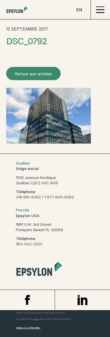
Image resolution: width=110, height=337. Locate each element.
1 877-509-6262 (59, 198)
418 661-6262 (28, 198)
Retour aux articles (33, 74)
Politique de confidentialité (28, 328)
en (79, 10)
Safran (36, 319)
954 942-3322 (29, 244)
